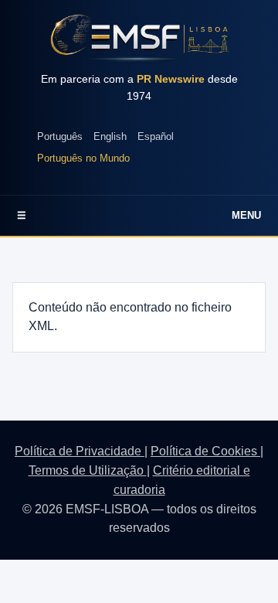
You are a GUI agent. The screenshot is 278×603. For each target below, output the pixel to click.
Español (155, 136)
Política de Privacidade (79, 451)
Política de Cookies (205, 451)
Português (60, 136)
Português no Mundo (83, 158)
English (110, 136)
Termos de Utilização (88, 470)
